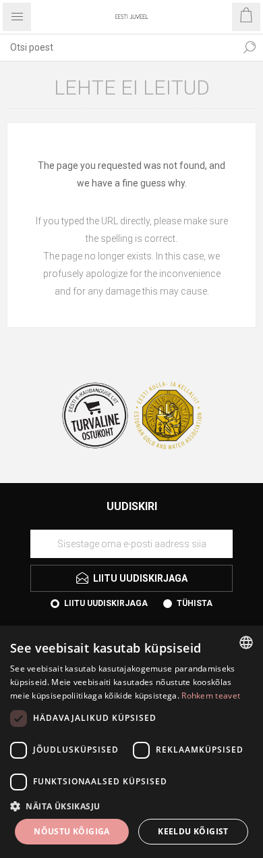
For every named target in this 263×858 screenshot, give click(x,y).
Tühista (194, 603)
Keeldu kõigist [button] (193, 831)
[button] (131, 805)
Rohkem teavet (210, 695)
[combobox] (118, 47)
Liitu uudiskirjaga (106, 603)
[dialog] (131, 742)
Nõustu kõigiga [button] (72, 831)
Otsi (249, 47)
